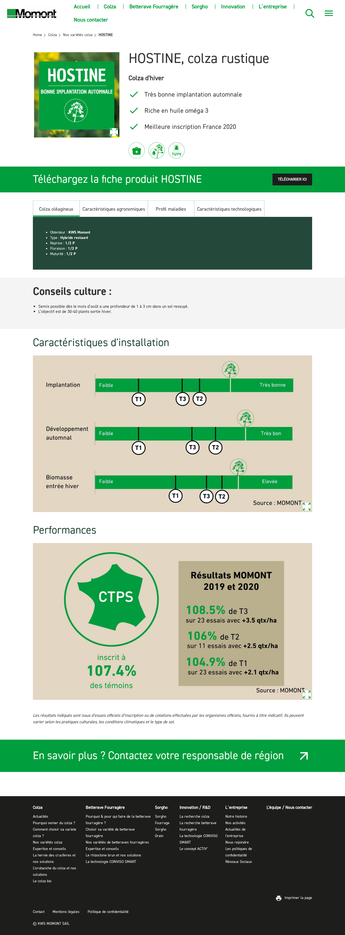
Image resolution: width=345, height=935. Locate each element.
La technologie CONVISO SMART (111, 861)
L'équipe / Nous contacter (289, 807)
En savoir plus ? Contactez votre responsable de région (158, 756)
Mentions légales (66, 911)
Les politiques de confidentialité (238, 852)
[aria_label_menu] (328, 13)
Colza (110, 6)
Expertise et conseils (49, 848)
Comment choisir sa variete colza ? (54, 832)
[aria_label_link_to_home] (32, 13)
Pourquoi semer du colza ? (54, 823)
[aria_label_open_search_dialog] (310, 13)
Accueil (82, 6)
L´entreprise (273, 6)
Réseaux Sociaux (238, 861)
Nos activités (235, 823)
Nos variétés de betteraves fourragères (117, 842)
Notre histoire (236, 816)
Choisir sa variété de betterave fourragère (110, 832)
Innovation (233, 6)
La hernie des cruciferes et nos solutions (54, 858)
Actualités (40, 816)
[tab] (56, 209)
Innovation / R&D (195, 807)
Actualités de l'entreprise (235, 832)
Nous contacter (91, 19)
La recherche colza (194, 816)
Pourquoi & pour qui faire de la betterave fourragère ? (118, 819)
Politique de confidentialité (108, 911)
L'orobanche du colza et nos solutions (54, 871)
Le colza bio (42, 881)
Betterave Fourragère (153, 6)
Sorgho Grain (160, 832)
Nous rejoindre (237, 842)
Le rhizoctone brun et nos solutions (113, 855)
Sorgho (200, 6)
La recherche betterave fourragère (198, 826)
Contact (38, 911)
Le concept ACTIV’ (194, 848)
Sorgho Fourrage (162, 819)
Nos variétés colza (47, 842)
